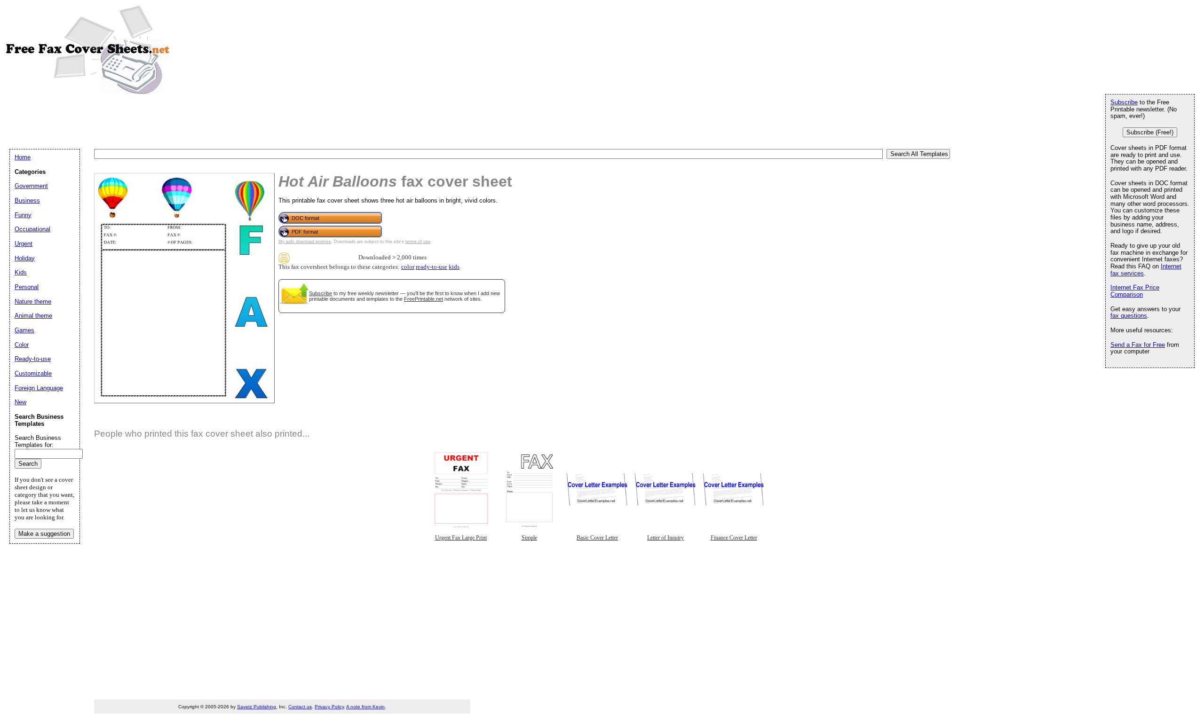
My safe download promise (304, 241)
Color (22, 344)
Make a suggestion (44, 533)
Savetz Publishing (256, 706)
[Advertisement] (180, 121)
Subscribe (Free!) (1149, 132)
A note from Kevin (365, 706)
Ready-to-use (33, 358)
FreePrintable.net (423, 299)
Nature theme (33, 301)
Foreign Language (39, 388)
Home (23, 157)
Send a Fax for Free (1137, 344)
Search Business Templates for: (38, 441)
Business (27, 200)
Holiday (25, 258)
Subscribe (320, 293)
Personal (27, 286)
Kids (21, 272)
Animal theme (33, 315)
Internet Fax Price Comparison (1134, 291)
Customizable (33, 373)
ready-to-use (431, 267)
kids (454, 267)
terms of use (417, 241)
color (407, 267)
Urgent (23, 243)
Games (24, 330)
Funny (23, 215)
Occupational (32, 229)
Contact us (300, 706)
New (20, 402)
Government (31, 185)
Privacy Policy (329, 706)
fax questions (1128, 315)
